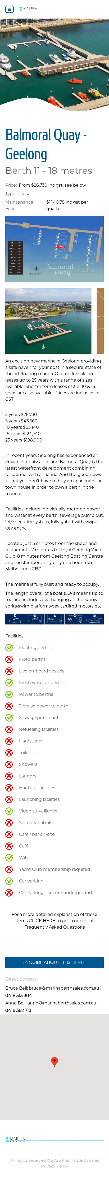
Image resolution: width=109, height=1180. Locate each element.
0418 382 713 (18, 1010)
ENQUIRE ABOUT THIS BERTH (54, 962)
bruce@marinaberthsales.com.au (64, 988)
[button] (54, 1062)
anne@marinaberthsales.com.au (62, 1003)
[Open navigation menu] (9, 9)
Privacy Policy (54, 1166)
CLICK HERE (42, 920)
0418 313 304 (18, 995)
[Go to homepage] (64, 9)
